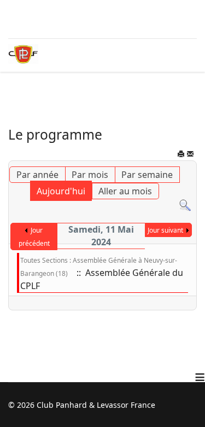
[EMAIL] (190, 155)
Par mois (90, 175)
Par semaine (147, 175)
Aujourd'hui (61, 191)
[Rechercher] (185, 205)
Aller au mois (125, 191)
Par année (37, 175)
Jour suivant (165, 230)
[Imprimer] (181, 155)
